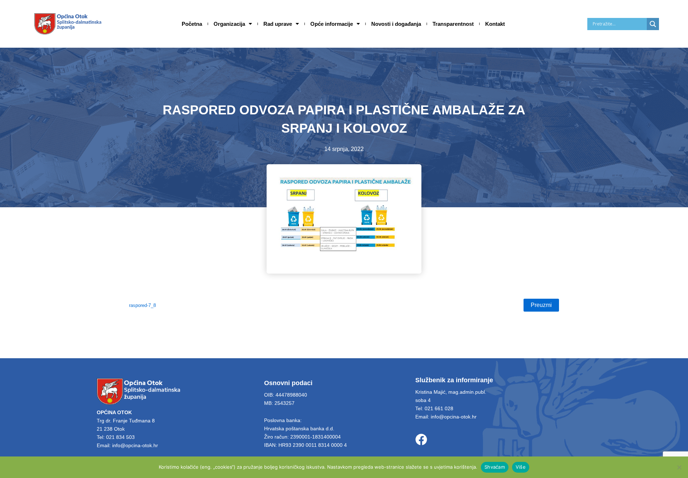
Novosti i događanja (396, 24)
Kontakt (495, 24)
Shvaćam (494, 467)
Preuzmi (541, 305)
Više (521, 467)
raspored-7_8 (142, 305)
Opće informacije (331, 24)
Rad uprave (277, 24)
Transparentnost (453, 24)
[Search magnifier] (653, 24)
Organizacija (229, 24)
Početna (192, 24)
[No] (679, 467)
